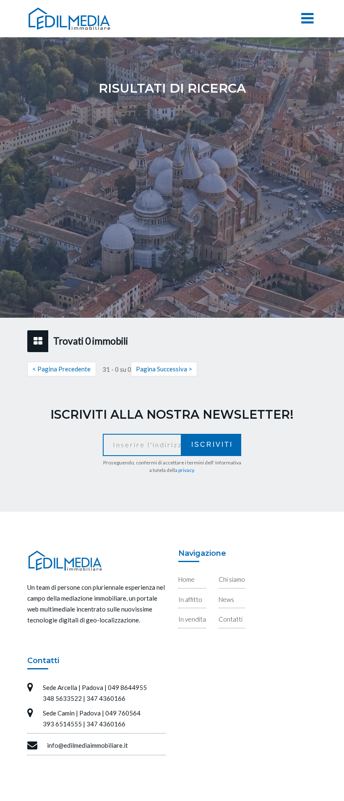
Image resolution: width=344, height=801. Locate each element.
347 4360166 (105, 698)
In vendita (192, 619)
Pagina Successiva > (164, 369)
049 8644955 (127, 687)
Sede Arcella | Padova (73, 687)
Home (186, 579)
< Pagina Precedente (61, 369)
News (226, 599)
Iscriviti (212, 444)
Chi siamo (232, 579)
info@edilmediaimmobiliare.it (87, 745)
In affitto (190, 599)
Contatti (230, 619)
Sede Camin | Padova (72, 713)
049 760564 (123, 713)
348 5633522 (62, 698)
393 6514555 (62, 724)
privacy (186, 470)
